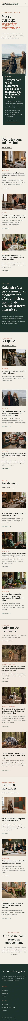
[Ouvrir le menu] (25, 3)
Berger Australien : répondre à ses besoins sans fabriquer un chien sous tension (13, 711)
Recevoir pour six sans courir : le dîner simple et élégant (14, 514)
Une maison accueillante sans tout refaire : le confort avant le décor (13, 175)
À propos (4, 1010)
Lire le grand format (11, 120)
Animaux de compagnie (8, 1007)
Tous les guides (6, 640)
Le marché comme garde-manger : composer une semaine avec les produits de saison (12, 597)
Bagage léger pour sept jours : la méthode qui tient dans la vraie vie (14, 456)
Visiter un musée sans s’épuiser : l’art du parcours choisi (14, 820)
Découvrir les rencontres (9, 792)
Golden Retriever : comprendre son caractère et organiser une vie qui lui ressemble (14, 669)
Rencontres (5, 1004)
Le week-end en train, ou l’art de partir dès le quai (14, 372)
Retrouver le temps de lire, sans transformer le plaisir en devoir (14, 555)
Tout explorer (6, 147)
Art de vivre (5, 990)
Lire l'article (5, 188)
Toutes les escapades (8, 345)
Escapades (5, 993)
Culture (4, 996)
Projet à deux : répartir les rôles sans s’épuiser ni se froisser (13, 862)
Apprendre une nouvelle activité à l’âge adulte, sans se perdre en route (13, 258)
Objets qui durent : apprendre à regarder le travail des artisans (14, 216)
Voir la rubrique (6, 487)
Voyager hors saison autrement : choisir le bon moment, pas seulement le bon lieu (14, 413)
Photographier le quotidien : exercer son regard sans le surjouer (12, 905)
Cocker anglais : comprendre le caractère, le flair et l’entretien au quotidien (13, 756)
